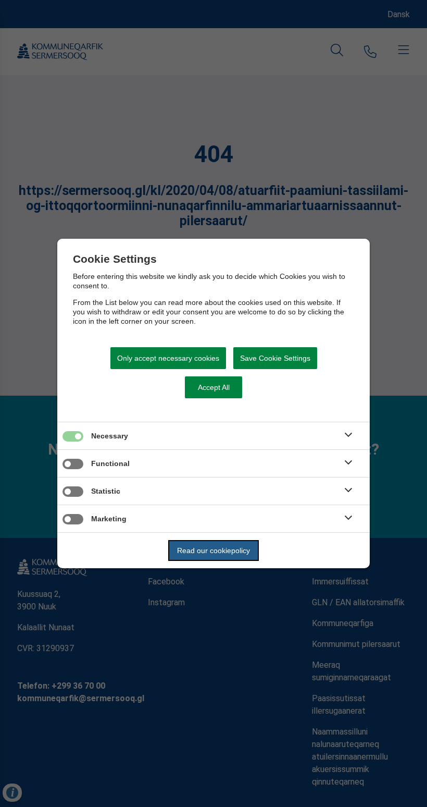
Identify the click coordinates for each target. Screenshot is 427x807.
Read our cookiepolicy (213, 550)
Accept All (214, 387)
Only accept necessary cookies (168, 358)
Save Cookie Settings (275, 358)
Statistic (105, 491)
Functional (110, 463)
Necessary (109, 436)
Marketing (109, 519)
